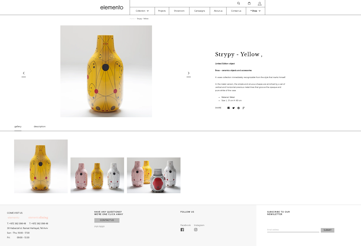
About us (218, 11)
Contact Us (107, 220)
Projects (162, 11)
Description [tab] (40, 127)
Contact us (236, 11)
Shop (254, 11)
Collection (140, 11)
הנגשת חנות (99, 227)
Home (132, 19)
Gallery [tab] (17, 127)
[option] (106, 71)
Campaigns (199, 11)
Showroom (179, 11)
